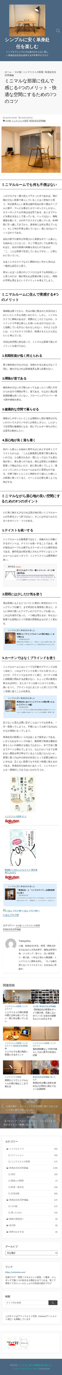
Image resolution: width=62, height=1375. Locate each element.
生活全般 (34, 1193)
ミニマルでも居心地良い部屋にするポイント (16, 1053)
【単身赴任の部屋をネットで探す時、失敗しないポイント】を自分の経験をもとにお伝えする (44, 1014)
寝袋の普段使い (33, 1219)
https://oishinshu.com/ (15, 1272)
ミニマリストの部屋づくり (15, 816)
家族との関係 (34, 1180)
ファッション (34, 1155)
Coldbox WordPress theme (25, 1368)
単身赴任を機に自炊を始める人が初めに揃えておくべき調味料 (44, 1085)
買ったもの (34, 1212)
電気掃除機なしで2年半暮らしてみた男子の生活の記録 (45, 1052)
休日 (34, 1174)
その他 (18, 72)
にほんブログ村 (11, 914)
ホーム (8, 72)
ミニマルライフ (33, 1148)
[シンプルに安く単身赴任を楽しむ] (27, 20)
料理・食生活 (34, 1187)
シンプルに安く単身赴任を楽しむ (35, 1365)
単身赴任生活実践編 (33, 1168)
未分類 (33, 1225)
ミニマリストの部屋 (33, 72)
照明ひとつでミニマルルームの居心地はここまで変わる (16, 1083)
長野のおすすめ (33, 1231)
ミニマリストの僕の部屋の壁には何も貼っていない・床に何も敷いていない (16, 1017)
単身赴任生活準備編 (37, 120)
